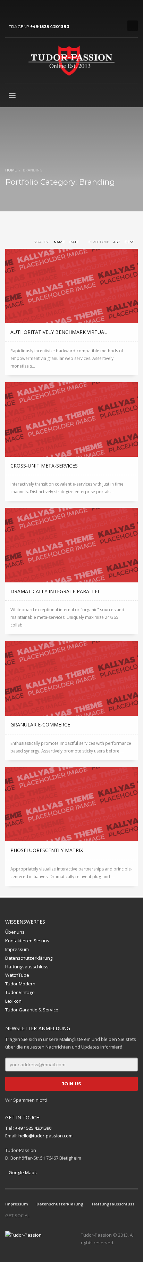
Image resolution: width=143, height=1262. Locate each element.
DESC (129, 242)
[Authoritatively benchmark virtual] (71, 286)
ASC (116, 242)
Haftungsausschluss (27, 967)
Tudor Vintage (20, 992)
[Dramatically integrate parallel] (71, 545)
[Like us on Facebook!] (35, 1215)
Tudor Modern (20, 984)
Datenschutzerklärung (28, 958)
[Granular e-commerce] (71, 678)
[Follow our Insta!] (45, 1215)
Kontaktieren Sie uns (27, 940)
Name (59, 242)
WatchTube (17, 975)
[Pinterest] (41, 10)
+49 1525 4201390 (49, 26)
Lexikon (13, 1001)
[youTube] (31, 10)
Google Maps (23, 1172)
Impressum (17, 949)
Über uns (15, 932)
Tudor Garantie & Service (31, 1010)
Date (74, 242)
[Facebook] (10, 10)
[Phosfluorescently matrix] (71, 804)
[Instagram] (21, 10)
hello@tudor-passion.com (45, 1136)
